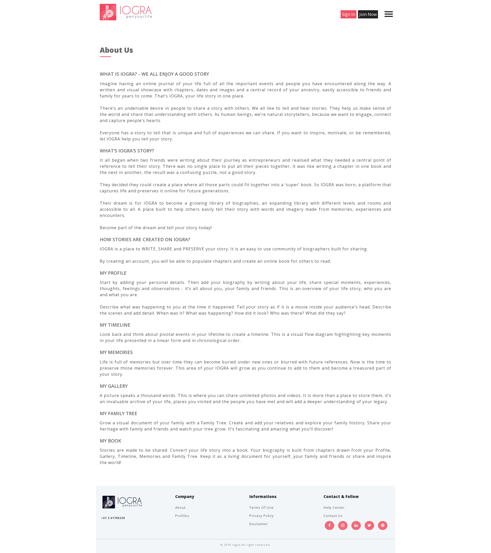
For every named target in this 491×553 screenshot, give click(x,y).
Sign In (348, 14)
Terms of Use (261, 507)
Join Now (368, 14)
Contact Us (333, 515)
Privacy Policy (261, 515)
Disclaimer (258, 524)
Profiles (182, 515)
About (180, 507)
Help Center (334, 507)
